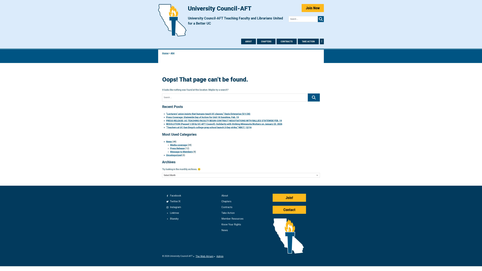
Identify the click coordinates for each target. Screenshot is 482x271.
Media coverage (178, 145)
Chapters (266, 41)
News (169, 141)
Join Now (313, 8)
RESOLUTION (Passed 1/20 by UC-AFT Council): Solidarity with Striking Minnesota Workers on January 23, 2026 (224, 124)
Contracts (287, 41)
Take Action (308, 41)
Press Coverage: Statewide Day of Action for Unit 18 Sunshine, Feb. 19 (202, 117)
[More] (322, 41)
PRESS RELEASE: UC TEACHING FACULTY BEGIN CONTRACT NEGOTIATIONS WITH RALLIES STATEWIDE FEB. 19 (224, 120)
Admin (219, 256)
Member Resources (232, 218)
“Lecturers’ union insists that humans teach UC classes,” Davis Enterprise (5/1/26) (208, 114)
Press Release (177, 148)
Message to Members (181, 151)
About (248, 41)
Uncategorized (174, 155)
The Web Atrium (204, 256)
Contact (289, 210)
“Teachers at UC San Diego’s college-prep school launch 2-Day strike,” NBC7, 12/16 (208, 127)
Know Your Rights (231, 224)
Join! (289, 197)
